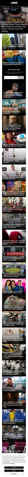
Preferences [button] (12, 463)
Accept (14, 467)
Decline (14, 470)
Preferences (14, 473)
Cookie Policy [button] (7, 462)
